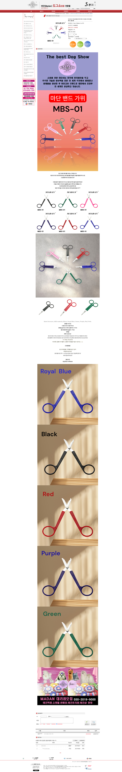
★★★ (48, 724)
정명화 (65, 765)
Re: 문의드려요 (47, 748)
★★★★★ (59, 724)
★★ (44, 724)
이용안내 (90, 761)
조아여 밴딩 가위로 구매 (48, 733)
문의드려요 (43, 745)
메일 (47, 768)
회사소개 (74, 761)
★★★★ (54, 724)
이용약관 (78, 761)
